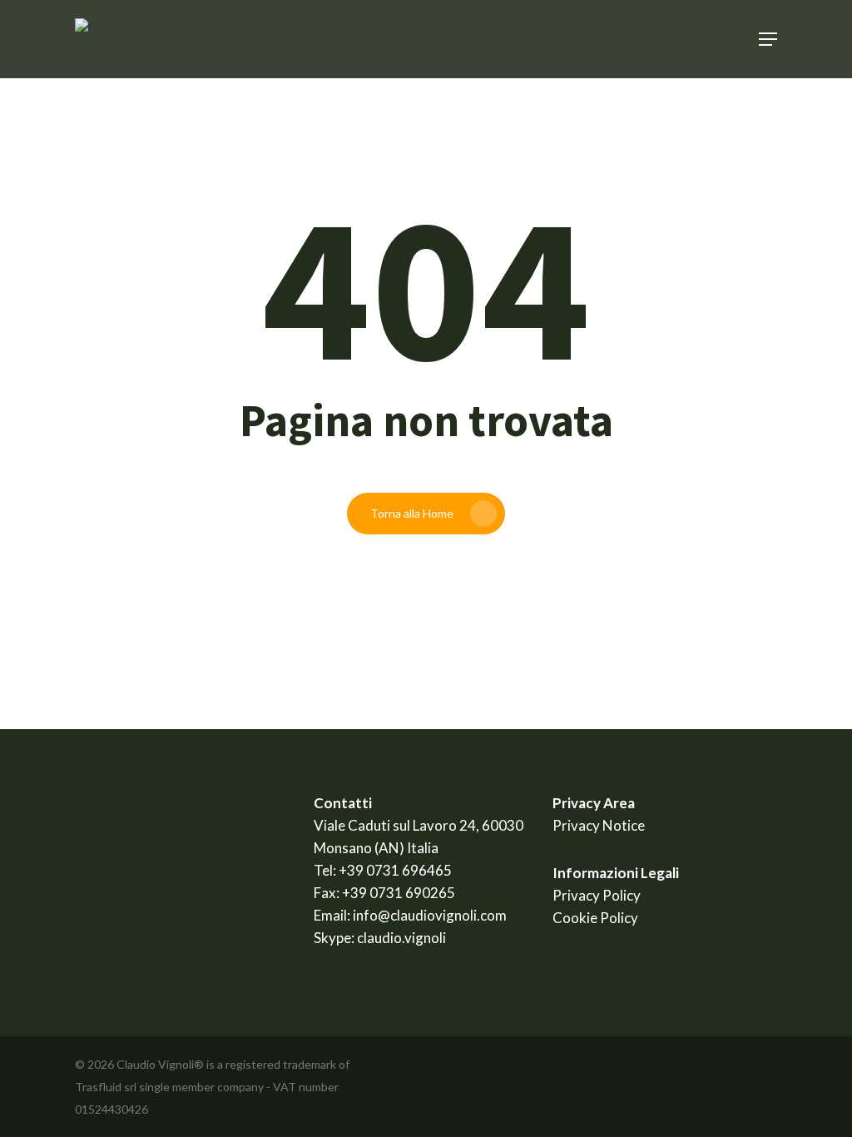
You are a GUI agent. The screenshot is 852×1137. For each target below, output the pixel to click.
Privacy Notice (598, 825)
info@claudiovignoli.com (430, 915)
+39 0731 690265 (398, 892)
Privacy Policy (596, 895)
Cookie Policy (595, 917)
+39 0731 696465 (395, 870)
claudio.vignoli (401, 937)
